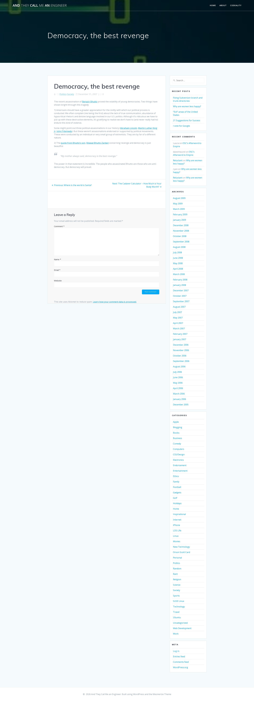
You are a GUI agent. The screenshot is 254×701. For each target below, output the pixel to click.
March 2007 (179, 328)
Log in (176, 651)
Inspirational (179, 514)
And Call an (40, 5)
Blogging (177, 427)
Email (57, 270)
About (223, 5)
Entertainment (180, 470)
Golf (175, 497)
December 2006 (181, 344)
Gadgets (177, 492)
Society (70, 94)
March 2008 (179, 274)
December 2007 (181, 290)
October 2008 (179, 236)
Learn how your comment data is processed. (115, 301)
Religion (177, 579)
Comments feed (181, 661)
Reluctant (177, 160)
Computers (178, 449)
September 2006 (181, 361)
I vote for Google (181, 125)
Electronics (178, 459)
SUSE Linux (178, 601)
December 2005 (181, 404)
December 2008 (181, 225)
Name (57, 259)
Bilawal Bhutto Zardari (97, 142)
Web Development (182, 628)
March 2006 (179, 393)
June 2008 (178, 257)
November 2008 (181, 230)
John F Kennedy (64, 131)
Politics (63, 94)
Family (176, 481)
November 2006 (181, 350)
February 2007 (180, 333)
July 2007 (177, 312)
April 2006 (178, 388)
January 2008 (179, 285)
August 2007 (179, 306)
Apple (176, 421)
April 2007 (178, 323)
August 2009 (179, 198)
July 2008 (177, 252)
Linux (175, 535)
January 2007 (179, 339)
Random (177, 568)
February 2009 (180, 214)
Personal (177, 557)
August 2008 (179, 247)
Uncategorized (180, 622)
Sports (176, 595)
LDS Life (177, 530)
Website (58, 280)
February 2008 (180, 279)
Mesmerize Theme (162, 694)
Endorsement (179, 465)
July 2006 (177, 372)
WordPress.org (180, 667)
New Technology (181, 546)
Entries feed (179, 656)
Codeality (235, 5)
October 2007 (179, 295)
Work (175, 633)
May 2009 (178, 203)
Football (177, 487)
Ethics (176, 476)
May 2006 (178, 382)
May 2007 (178, 317)
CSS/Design (179, 454)
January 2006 (179, 399)
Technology (179, 606)
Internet (177, 519)
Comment (59, 226)
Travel (176, 612)
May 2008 (178, 263)
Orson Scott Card (181, 552)
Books (176, 432)
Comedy (177, 443)
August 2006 (179, 366)
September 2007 (181, 301)
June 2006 (178, 377)
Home (213, 5)
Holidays (177, 503)
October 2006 (179, 355)
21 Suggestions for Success (186, 120)
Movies (176, 541)
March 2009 (179, 209)
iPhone (176, 525)
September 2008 (181, 241)
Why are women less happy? (187, 106)
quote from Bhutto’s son (73, 142)
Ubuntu (177, 617)
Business (177, 438)
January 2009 (179, 219)
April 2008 (178, 268)
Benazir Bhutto (89, 101)
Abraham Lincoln (128, 128)
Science (176, 584)
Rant (175, 574)
